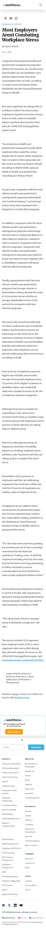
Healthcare (29, 771)
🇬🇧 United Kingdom (36, 918)
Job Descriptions (32, 841)
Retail (27, 780)
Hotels (28, 775)
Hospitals (29, 793)
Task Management (10, 876)
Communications (9, 805)
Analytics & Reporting (11, 881)
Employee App (8, 786)
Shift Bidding (7, 814)
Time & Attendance (10, 772)
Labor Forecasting (10, 777)
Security (28, 836)
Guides (28, 815)
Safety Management (10, 818)
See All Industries (32, 798)
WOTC (4, 890)
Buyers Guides (31, 845)
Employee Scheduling (11, 764)
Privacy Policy (31, 885)
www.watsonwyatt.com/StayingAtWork (23, 660)
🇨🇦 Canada (22, 918)
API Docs (29, 820)
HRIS (4, 872)
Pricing (28, 811)
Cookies (28, 881)
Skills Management (10, 844)
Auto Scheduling (9, 810)
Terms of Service (9, 924)
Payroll (4, 781)
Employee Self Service (11, 848)
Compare (29, 824)
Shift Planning (8, 839)
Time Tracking (8, 853)
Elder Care (29, 789)
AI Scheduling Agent (10, 768)
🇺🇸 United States (8, 918)
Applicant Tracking (10, 894)
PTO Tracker (7, 885)
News (27, 867)
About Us (29, 858)
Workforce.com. (21, 697)
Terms (27, 890)
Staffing (28, 784)
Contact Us (30, 863)
